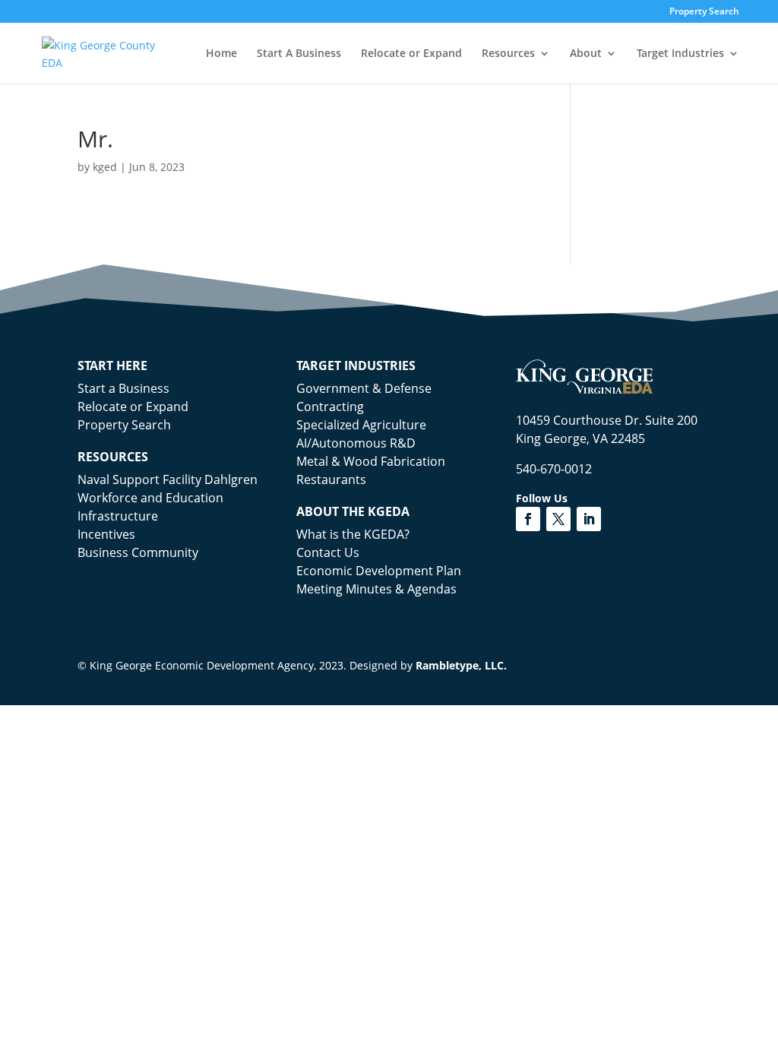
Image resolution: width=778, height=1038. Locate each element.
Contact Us (327, 552)
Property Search (704, 12)
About (586, 54)
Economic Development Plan (378, 570)
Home (221, 54)
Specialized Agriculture (361, 424)
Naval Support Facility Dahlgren (167, 479)
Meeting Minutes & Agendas (376, 589)
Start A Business (299, 54)
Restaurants (331, 479)
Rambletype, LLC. (461, 665)
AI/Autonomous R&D (356, 443)
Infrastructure (117, 516)
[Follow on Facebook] (528, 519)
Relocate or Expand (411, 54)
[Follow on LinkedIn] (589, 519)
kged (105, 167)
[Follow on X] (558, 519)
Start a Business (123, 388)
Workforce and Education (150, 497)
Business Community (137, 552)
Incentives (106, 534)
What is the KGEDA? (353, 534)
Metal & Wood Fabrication (370, 461)
